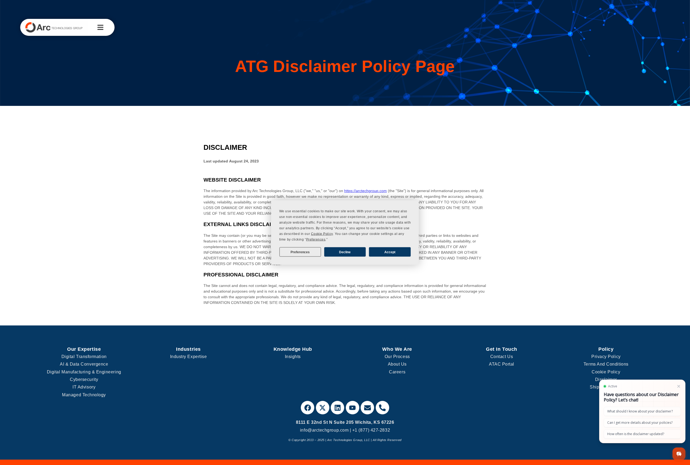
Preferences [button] (316, 239)
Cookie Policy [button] (322, 234)
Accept (389, 252)
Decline (345, 252)
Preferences (300, 252)
